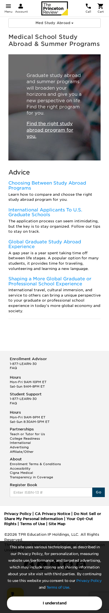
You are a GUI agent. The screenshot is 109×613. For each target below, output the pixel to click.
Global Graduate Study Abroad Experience (44, 244)
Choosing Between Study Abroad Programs (47, 185)
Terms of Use (57, 587)
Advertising (19, 447)
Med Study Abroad (53, 23)
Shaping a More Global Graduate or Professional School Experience (49, 281)
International (20, 443)
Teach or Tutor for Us (27, 434)
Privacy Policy (88, 581)
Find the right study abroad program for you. (50, 130)
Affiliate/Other (22, 452)
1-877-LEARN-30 (23, 364)
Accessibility (20, 468)
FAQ (13, 368)
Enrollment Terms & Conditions (35, 464)
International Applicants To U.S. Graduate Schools (45, 212)
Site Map (57, 524)
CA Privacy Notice (52, 514)
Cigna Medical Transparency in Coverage (31, 475)
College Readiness (25, 438)
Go (98, 492)
